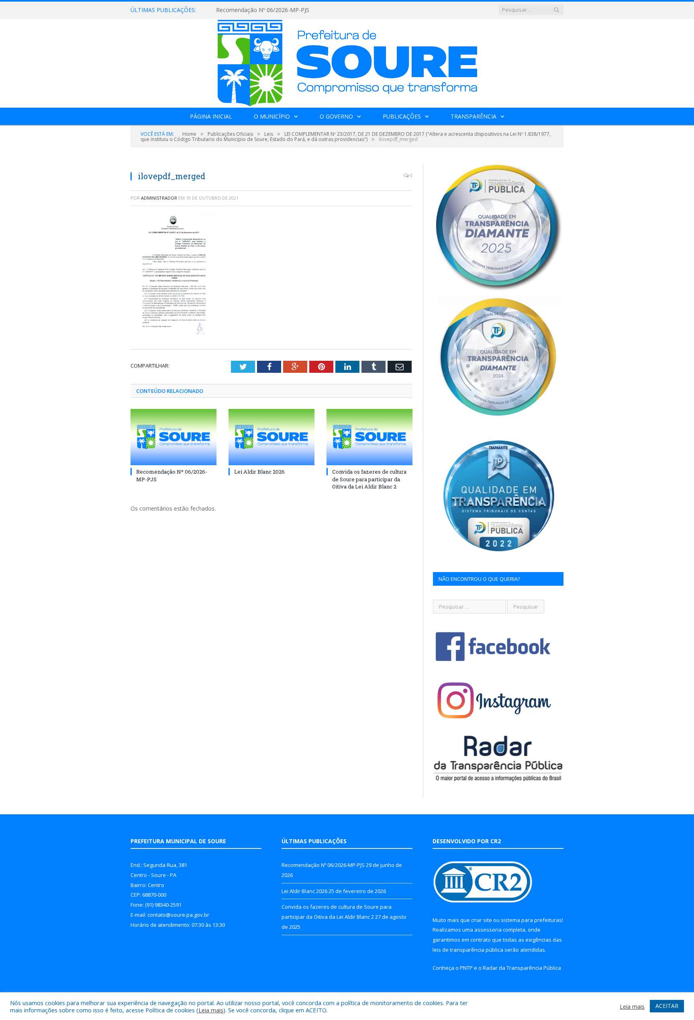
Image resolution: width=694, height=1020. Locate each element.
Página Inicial (211, 116)
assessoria (488, 929)
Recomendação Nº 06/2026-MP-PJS (323, 865)
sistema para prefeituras (531, 920)
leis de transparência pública (468, 949)
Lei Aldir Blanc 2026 (241, 10)
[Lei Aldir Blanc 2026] (271, 437)
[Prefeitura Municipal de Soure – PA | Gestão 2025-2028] (347, 61)
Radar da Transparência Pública (522, 967)
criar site (481, 920)
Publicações (402, 116)
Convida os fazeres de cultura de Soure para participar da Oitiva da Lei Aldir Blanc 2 (369, 479)
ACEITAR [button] (666, 1006)
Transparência (473, 116)
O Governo (336, 116)
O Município (272, 116)
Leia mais (210, 1010)
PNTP (466, 967)
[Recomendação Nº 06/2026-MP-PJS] (173, 437)
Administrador (159, 198)
